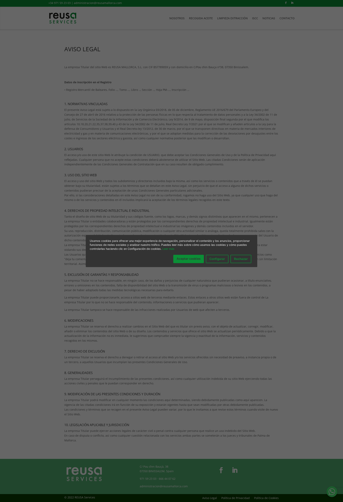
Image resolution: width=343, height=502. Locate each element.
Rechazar (241, 259)
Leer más (168, 248)
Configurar (217, 259)
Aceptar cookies (188, 259)
